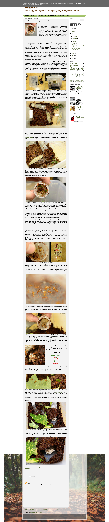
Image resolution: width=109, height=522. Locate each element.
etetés (81, 68)
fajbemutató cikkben (29, 137)
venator (75, 76)
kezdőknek (73, 63)
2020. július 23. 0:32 (36, 481)
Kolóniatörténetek (42, 15)
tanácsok (80, 70)
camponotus (74, 65)
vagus (71, 76)
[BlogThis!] (30, 476)
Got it (85, 3)
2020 (73, 35)
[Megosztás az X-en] (31, 476)
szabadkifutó (80, 75)
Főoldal (45, 509)
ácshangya (72, 69)
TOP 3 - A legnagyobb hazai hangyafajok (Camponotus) (79, 87)
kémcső (71, 74)
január (74, 43)
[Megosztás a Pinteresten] (34, 476)
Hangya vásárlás (52, 15)
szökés (71, 81)
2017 (73, 55)
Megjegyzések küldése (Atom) (36, 512)
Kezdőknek (26, 15)
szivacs (82, 80)
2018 (73, 53)
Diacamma (73, 77)
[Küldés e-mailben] (29, 476)
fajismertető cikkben (59, 392)
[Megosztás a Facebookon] (33, 476)
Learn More (79, 3)
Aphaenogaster (81, 76)
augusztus (75, 38)
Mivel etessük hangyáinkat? (78, 107)
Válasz (29, 487)
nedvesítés (74, 75)
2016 (73, 56)
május (74, 39)
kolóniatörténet (73, 68)
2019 (73, 51)
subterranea (72, 80)
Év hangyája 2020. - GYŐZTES (76, 49)
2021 (73, 33)
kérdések (78, 77)
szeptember (75, 36)
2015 (73, 58)
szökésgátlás (76, 81)
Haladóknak (34, 15)
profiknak (82, 69)
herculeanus (79, 73)
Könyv (67, 15)
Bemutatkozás (61, 15)
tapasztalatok (81, 81)
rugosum (73, 79)
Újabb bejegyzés (29, 509)
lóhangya (82, 74)
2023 (73, 30)
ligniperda (77, 74)
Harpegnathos (73, 71)
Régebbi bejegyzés (62, 509)
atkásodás (72, 73)
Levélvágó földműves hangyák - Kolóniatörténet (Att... (78, 45)
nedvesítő (82, 77)
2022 (73, 31)
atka (81, 71)
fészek (77, 69)
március (74, 41)
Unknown (30, 481)
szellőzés (77, 80)
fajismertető (73, 67)
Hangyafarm (31, 7)
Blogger (60, 517)
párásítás (74, 70)
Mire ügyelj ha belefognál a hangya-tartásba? (79, 117)
